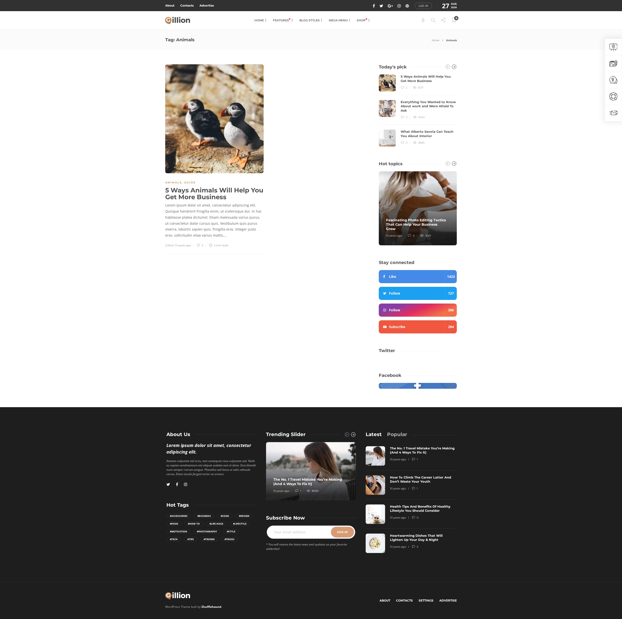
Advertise (206, 5)
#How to (194, 523)
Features (281, 20)
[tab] (374, 434)
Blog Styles (309, 20)
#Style (231, 531)
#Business (204, 516)
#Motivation (178, 531)
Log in (423, 6)
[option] (418, 110)
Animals (173, 182)
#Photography (207, 531)
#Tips (190, 539)
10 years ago (183, 245)
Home (259, 20)
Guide (190, 182)
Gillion (169, 245)
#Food (174, 523)
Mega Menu (338, 20)
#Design (244, 516)
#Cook (225, 516)
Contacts (187, 5)
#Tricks (229, 539)
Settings (426, 600)
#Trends (209, 539)
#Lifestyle (240, 523)
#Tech (174, 539)
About (169, 5)
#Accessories (179, 516)
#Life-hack (216, 523)
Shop (361, 20)
